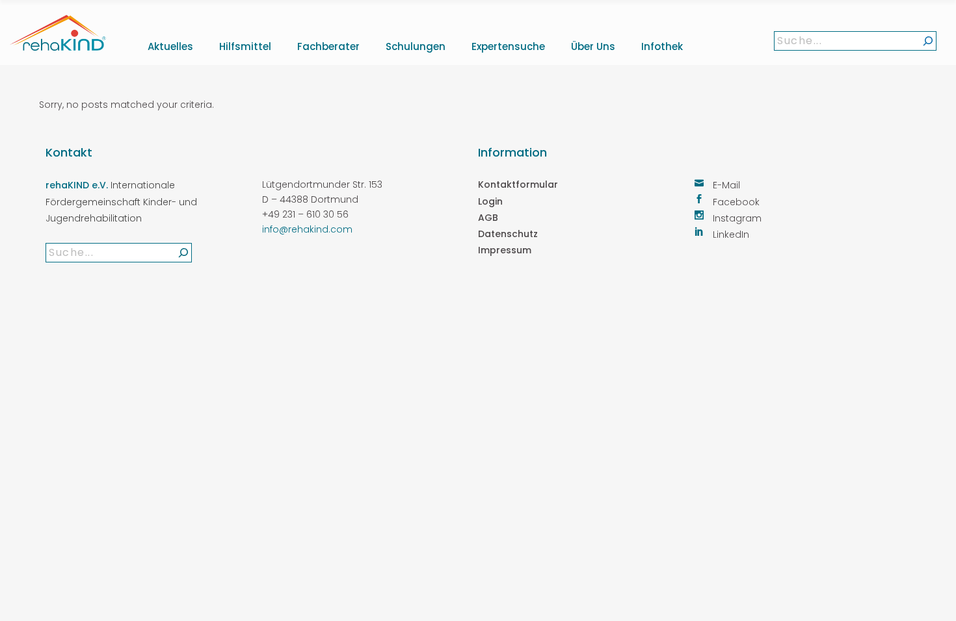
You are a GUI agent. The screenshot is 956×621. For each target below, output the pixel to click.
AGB (488, 217)
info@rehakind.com (307, 229)
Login (490, 201)
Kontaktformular (518, 184)
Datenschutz (508, 233)
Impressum (504, 250)
